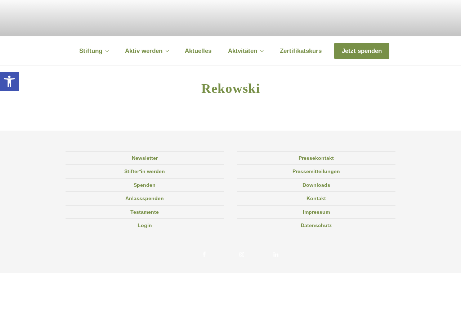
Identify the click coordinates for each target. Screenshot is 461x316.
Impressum (316, 212)
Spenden (145, 185)
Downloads (316, 185)
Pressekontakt (316, 158)
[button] (9, 81)
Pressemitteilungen (316, 171)
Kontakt (316, 198)
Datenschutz (316, 225)
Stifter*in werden (144, 171)
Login (145, 225)
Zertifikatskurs (301, 51)
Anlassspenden (144, 198)
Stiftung (90, 51)
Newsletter (145, 158)
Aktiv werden (143, 51)
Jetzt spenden (362, 51)
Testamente (144, 212)
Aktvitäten (242, 51)
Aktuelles (198, 51)
